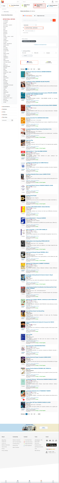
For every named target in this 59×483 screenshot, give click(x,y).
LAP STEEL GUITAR (7, 62)
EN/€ (56, 1)
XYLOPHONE (5, 100)
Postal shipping (29, 15)
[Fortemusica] (47, 452)
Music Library (6, 11)
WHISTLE (5, 99)
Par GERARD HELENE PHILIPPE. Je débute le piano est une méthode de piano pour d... (41, 86)
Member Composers (16, 439)
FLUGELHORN (6, 50)
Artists (3, 111)
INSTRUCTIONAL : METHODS (29, 41)
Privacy (3, 448)
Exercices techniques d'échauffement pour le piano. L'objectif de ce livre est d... (41, 123)
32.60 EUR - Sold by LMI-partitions (32, 169)
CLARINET (5, 37)
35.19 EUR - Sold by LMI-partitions (32, 236)
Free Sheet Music (28, 439)
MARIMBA (5, 67)
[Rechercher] (43, 2)
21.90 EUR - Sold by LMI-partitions (32, 100)
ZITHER (4, 102)
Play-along (4, 117)
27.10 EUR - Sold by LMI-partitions (32, 157)
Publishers (4, 109)
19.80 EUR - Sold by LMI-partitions (32, 258)
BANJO (4, 27)
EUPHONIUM (5, 49)
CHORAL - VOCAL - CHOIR (8, 36)
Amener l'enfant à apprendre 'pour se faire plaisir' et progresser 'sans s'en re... (41, 234)
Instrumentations (6, 106)
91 (34, 69)
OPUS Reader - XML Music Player (38, 440)
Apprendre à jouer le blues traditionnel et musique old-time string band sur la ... (41, 179)
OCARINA (5, 70)
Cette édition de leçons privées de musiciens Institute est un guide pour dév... (41, 407)
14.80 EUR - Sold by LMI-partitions (32, 352)
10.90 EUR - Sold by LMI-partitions (32, 201)
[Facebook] (47, 440)
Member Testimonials (6, 444)
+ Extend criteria (25, 32)
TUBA (4, 89)
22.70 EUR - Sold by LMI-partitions (32, 135)
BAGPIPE (5, 23)
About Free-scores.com (4, 440)
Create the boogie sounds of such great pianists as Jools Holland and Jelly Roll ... (41, 257)
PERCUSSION (5, 77)
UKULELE (5, 90)
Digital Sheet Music (28, 443)
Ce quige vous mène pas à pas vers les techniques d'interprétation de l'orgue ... (41, 362)
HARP (4, 59)
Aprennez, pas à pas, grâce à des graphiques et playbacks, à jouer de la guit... (41, 281)
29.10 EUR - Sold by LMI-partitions (32, 363)
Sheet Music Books (28, 441)
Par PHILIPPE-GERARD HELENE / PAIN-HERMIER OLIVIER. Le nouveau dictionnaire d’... (41, 99)
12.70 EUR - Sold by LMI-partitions (32, 224)
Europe (29, 62)
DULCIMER (5, 47)
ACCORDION (5, 20)
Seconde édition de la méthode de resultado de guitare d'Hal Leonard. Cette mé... (41, 328)
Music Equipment (28, 445)
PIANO (4, 79)
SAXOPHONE (5, 83)
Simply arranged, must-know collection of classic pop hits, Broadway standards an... (41, 316)
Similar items (28, 79)
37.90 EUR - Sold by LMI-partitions (32, 282)
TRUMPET (5, 87)
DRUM (4, 46)
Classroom (4, 114)
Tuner (36, 448)
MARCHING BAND (6, 66)
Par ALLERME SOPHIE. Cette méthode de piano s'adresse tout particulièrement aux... (41, 156)
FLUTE (4, 52)
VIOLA (4, 93)
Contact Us (4, 443)
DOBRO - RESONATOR (7, 43)
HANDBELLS (5, 56)
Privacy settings (5, 450)
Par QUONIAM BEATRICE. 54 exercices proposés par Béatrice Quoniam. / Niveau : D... (41, 351)
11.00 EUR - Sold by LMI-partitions (32, 146)
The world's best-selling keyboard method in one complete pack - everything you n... (41, 134)
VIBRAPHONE (5, 92)
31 (28, 69)
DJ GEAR (5, 42)
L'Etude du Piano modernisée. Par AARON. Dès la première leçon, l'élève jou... (41, 223)
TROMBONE (5, 86)
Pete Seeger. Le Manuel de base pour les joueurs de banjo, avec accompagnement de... (41, 339)
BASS (4, 29)
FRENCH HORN (6, 53)
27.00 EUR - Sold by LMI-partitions (32, 247)
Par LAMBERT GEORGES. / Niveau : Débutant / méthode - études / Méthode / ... (41, 268)
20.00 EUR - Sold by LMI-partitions (32, 76)
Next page (22, 69)
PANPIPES (5, 76)
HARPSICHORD (6, 60)
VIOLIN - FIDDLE (6, 96)
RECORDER (5, 80)
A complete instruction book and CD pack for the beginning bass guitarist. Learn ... (41, 145)
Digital (49, 62)
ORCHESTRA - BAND (7, 72)
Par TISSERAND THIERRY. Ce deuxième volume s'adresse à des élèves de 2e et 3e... (41, 396)
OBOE (4, 69)
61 (31, 69)
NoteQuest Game (38, 444)
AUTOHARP (5, 22)
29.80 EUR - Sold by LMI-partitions (32, 306)
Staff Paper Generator (39, 446)
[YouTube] (50, 440)
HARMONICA (5, 57)
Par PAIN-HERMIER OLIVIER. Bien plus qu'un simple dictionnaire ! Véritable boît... (41, 111)
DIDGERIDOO (5, 40)
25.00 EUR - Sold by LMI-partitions (32, 213)
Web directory (37, 450)
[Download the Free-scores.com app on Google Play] (51, 444)
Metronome (37, 443)
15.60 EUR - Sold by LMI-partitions (32, 190)
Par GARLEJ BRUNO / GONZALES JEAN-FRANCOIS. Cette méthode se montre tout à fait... (41, 305)
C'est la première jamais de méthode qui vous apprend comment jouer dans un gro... (41, 373)
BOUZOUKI (5, 33)
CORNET (5, 39)
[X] (53, 440)
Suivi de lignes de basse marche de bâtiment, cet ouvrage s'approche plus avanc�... (41, 246)
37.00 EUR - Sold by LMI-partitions (32, 317)
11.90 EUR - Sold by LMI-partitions (32, 329)
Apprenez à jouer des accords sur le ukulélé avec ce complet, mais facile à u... (41, 200)
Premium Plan (15, 445)
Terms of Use (4, 446)
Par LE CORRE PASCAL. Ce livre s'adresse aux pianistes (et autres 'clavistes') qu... (41, 168)
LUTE (4, 63)
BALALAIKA (5, 26)
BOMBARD (5, 32)
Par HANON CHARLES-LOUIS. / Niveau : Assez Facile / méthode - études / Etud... (41, 384)
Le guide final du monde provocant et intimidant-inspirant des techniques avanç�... (41, 293)
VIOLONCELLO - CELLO (7, 97)
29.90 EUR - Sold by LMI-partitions (32, 180)
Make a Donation (16, 447)
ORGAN (4, 73)
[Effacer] (51, 20)
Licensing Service (16, 443)
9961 (39, 69)
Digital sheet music (40, 15)
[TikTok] (56, 440)
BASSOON (5, 30)
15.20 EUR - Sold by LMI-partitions (32, 124)
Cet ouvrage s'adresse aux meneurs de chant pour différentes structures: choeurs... (41, 212)
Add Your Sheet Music (17, 441)
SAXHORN (5, 82)
